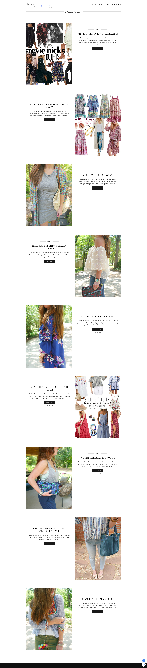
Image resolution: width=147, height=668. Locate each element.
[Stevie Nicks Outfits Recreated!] (49, 54)
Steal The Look (48, 664)
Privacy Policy (32, 666)
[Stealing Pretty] (41, 4)
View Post (98, 48)
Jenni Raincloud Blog (72, 664)
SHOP (107, 4)
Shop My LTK (59, 664)
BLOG (101, 4)
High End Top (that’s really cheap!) (49, 247)
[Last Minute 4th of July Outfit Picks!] (98, 407)
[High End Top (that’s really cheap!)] (98, 266)
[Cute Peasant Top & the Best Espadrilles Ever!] (98, 548)
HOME (87, 4)
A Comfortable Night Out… (98, 457)
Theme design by (113, 664)
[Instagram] (112, 4)
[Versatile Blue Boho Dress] (49, 336)
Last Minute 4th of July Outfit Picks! (49, 388)
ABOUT (94, 4)
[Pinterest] (114, 4)
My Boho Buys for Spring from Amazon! (49, 105)
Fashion (98, 29)
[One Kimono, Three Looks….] (49, 195)
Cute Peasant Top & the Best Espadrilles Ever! (49, 529)
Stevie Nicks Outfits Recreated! (97, 33)
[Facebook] (116, 4)
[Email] (118, 4)
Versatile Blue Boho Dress (98, 316)
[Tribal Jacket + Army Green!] (49, 619)
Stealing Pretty (36, 664)
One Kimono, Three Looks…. (98, 175)
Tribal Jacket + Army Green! (98, 599)
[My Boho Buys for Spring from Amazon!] (98, 124)
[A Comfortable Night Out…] (49, 478)
